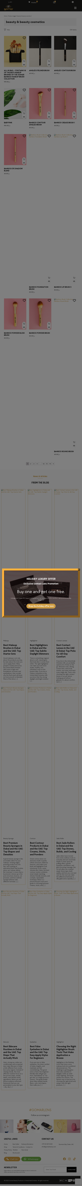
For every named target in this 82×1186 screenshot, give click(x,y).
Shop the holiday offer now (41, 606)
